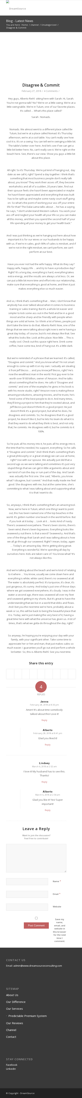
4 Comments (51, 91)
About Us (12, 995)
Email (56, 894)
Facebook (11, 1064)
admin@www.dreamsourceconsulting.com (37, 965)
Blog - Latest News (19, 21)
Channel (11, 1030)
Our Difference (16, 1002)
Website (57, 906)
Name (57, 881)
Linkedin (11, 1068)
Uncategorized (48, 24)
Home (25, 24)
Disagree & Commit (41, 85)
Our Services (14, 1008)
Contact (11, 1037)
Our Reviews (14, 1023)
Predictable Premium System (27, 1016)
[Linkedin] (73, 1093)
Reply (44, 720)
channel (35, 24)
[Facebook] (67, 1093)
